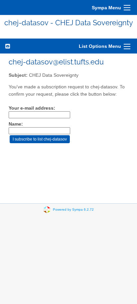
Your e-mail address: (32, 108)
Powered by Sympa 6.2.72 (73, 209)
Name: (16, 124)
